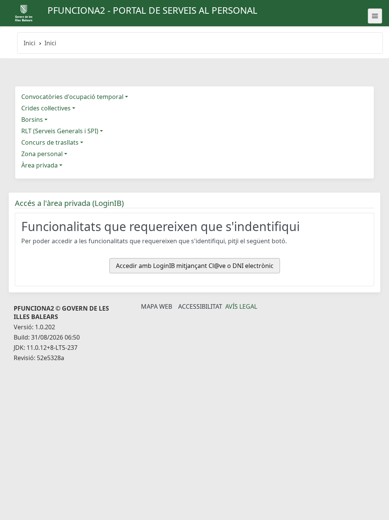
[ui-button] (375, 16)
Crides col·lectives (46, 108)
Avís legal (241, 306)
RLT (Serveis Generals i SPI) (59, 131)
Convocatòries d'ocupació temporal (72, 97)
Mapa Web (156, 306)
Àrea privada (39, 165)
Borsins (32, 119)
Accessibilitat (200, 306)
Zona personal (42, 154)
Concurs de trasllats (50, 142)
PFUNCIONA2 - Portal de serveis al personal (152, 10)
